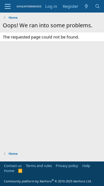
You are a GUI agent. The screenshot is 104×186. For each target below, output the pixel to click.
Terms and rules (39, 165)
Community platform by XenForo (48, 181)
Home (9, 170)
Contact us (13, 165)
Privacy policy (67, 165)
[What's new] (86, 6)
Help (86, 165)
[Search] (97, 6)
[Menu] (7, 6)
